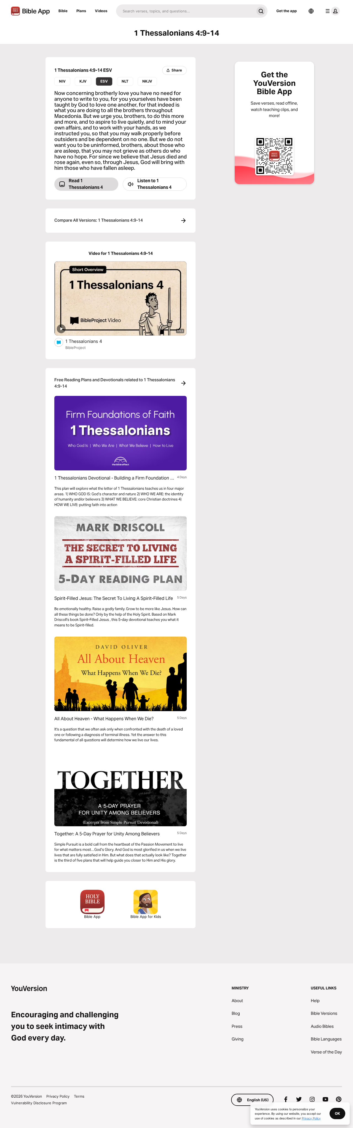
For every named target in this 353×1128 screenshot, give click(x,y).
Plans (81, 11)
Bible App (92, 916)
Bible (63, 11)
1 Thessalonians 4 (89, 341)
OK (337, 1113)
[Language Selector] (311, 11)
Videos (101, 11)
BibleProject (75, 347)
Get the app (286, 11)
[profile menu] (331, 11)
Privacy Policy (57, 1096)
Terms (79, 1096)
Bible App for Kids (145, 916)
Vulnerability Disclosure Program (39, 1103)
